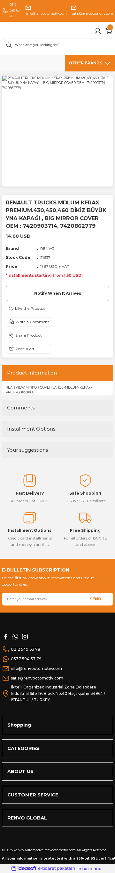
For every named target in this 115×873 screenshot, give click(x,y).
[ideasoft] (24, 868)
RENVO (47, 248)
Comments (20, 408)
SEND (95, 599)
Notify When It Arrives (57, 293)
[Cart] (109, 31)
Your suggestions (27, 450)
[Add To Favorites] (29, 308)
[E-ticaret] (56, 868)
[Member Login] (98, 31)
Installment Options (31, 429)
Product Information (32, 373)
